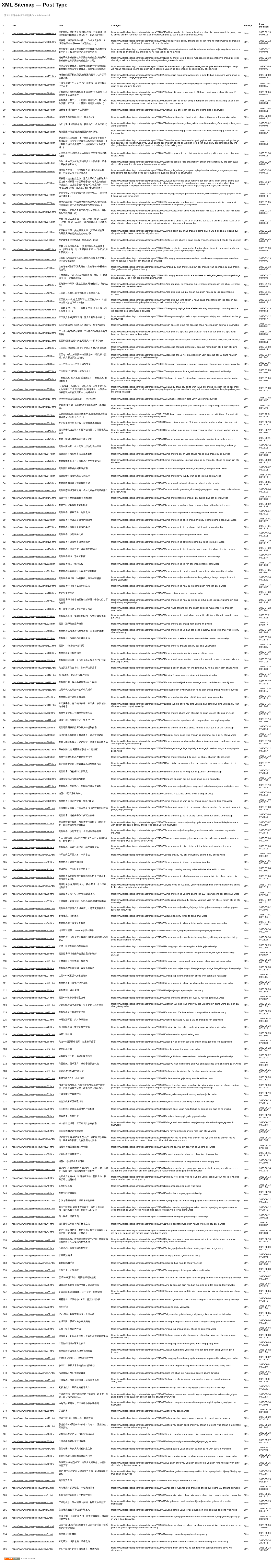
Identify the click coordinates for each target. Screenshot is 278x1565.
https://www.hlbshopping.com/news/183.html (33, 143)
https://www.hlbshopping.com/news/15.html (33, 1441)
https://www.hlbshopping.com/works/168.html (34, 285)
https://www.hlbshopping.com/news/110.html (33, 727)
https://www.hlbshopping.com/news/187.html (33, 110)
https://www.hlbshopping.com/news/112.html (33, 713)
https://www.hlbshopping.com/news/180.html (33, 171)
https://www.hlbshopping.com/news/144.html (33, 476)
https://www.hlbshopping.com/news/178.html (33, 195)
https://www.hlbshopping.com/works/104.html (34, 771)
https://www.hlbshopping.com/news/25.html (33, 1365)
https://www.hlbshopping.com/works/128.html (34, 593)
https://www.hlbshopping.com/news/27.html (33, 1351)
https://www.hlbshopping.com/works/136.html (34, 534)
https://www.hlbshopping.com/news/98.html (33, 815)
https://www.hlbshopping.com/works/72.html (33, 1012)
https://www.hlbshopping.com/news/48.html (33, 1193)
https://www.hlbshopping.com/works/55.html (33, 1139)
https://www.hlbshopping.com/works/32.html (33, 1314)
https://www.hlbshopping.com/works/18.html (33, 1418)
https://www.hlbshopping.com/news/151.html (33, 423)
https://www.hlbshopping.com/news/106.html (33, 757)
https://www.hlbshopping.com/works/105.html (34, 764)
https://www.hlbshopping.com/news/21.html (33, 1395)
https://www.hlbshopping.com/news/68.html (33, 1041)
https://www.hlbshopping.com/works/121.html (34, 645)
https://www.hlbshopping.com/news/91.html (33, 869)
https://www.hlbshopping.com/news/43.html (33, 1232)
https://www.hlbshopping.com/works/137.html (34, 527)
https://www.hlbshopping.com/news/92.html (33, 862)
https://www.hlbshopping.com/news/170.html (33, 268)
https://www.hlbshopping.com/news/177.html (33, 203)
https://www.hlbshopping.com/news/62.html (33, 1086)
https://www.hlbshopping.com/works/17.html (33, 1426)
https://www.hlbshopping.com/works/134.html (34, 549)
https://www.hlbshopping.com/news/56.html (33, 1131)
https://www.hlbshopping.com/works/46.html (33, 1208)
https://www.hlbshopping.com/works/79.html (33, 961)
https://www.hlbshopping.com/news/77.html (33, 975)
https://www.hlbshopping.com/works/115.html (34, 689)
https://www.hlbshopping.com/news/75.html (33, 990)
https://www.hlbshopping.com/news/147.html (33, 454)
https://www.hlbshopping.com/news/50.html (33, 1178)
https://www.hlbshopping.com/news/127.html (33, 601)
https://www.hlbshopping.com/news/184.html (33, 132)
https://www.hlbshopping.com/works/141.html (34, 498)
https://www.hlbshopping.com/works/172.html (34, 249)
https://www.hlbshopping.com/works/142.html (34, 490)
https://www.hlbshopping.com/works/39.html (33, 1263)
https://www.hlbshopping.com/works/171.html (34, 259)
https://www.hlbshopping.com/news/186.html (33, 117)
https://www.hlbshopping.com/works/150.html (34, 431)
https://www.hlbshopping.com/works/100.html (34, 801)
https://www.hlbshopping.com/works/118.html (34, 667)
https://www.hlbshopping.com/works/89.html (33, 886)
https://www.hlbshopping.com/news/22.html (33, 1387)
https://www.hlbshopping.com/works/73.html (33, 1005)
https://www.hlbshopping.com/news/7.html (32, 1502)
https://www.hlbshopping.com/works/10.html (33, 1480)
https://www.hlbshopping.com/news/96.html (33, 831)
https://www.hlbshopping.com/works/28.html (33, 1343)
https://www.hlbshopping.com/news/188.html (33, 102)
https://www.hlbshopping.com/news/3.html (32, 1534)
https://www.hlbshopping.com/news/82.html (33, 938)
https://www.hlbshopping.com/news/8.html (32, 1495)
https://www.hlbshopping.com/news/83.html (33, 930)
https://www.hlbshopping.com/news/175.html (33, 222)
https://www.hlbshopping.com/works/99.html (33, 808)
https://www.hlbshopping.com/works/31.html (33, 1321)
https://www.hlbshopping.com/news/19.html (33, 1411)
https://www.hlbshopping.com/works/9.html (33, 1488)
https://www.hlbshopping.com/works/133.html (34, 556)
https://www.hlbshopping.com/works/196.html (34, 33)
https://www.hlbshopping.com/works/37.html (33, 1277)
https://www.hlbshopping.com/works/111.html (34, 720)
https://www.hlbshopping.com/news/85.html (33, 916)
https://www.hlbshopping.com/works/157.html (34, 371)
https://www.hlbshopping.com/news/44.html (33, 1224)
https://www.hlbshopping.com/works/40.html (33, 1255)
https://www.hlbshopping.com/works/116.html (34, 682)
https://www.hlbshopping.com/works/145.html (34, 468)
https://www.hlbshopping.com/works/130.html (34, 578)
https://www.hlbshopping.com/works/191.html (34, 76)
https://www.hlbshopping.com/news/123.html (33, 631)
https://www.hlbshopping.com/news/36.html (33, 1285)
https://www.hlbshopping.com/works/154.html (34, 399)
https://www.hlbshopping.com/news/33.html (33, 1307)
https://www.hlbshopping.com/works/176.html (34, 212)
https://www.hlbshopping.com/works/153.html (34, 407)
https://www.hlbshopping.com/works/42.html (33, 1240)
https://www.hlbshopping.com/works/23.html (33, 1380)
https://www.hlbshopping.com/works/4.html (33, 1526)
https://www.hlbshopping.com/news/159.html (33, 356)
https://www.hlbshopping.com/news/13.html (33, 1456)
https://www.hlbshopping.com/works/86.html (33, 908)
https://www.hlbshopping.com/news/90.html (33, 877)
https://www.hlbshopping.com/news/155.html (33, 389)
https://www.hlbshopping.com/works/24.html (33, 1373)
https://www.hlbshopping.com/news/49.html (33, 1186)
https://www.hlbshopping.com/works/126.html (34, 609)
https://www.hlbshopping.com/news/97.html (33, 823)
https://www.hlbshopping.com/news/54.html (33, 1147)
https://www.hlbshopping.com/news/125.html (33, 616)
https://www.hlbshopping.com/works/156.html (34, 379)
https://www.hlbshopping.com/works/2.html (33, 1541)
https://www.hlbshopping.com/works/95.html (33, 839)
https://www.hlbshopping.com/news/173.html (33, 240)
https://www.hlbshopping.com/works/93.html (33, 854)
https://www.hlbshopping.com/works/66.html (33, 1056)
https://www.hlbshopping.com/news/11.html (33, 1472)
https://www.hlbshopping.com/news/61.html (33, 1094)
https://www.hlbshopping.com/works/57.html (33, 1123)
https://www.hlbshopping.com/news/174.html (33, 232)
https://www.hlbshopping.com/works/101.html (34, 793)
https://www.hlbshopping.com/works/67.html (33, 1049)
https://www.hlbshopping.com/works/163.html (34, 325)
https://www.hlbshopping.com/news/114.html (33, 697)
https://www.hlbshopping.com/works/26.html (33, 1358)
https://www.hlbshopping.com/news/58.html (33, 1116)
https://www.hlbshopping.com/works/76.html (33, 983)
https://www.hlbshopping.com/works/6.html (33, 1510)
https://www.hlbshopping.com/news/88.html (33, 894)
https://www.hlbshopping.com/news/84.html (33, 923)
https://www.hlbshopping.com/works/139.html (34, 512)
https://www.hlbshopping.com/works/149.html (34, 439)
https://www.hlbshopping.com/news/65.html (33, 1063)
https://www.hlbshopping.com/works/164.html (34, 317)
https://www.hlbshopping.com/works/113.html (34, 705)
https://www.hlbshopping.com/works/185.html (34, 124)
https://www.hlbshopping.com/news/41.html (33, 1248)
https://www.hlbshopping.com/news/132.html (33, 564)
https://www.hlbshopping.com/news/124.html (33, 623)
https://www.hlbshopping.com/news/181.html (33, 163)
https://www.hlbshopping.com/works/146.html (34, 461)
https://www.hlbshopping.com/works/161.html (34, 341)
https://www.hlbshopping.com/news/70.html (33, 1027)
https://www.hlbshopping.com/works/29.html (33, 1336)
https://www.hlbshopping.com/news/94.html (33, 847)
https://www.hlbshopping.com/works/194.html (34, 50)
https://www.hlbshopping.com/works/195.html (34, 42)
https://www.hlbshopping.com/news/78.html (33, 968)
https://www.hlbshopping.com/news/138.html (33, 520)
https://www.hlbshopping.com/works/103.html (34, 779)
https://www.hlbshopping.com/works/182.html (34, 154)
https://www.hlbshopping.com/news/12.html (33, 1464)
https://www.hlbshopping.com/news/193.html (33, 59)
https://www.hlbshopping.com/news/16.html (33, 1434)
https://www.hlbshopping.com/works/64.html (33, 1071)
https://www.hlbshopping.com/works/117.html (34, 675)
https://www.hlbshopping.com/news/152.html (33, 415)
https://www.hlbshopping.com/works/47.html (33, 1200)
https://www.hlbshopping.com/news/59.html (33, 1109)
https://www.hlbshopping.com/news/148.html (33, 446)
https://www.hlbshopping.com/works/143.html (34, 483)
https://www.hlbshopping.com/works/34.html (33, 1299)
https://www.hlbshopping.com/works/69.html (33, 1034)
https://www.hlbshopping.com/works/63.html (33, 1078)
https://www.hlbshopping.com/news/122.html (33, 638)
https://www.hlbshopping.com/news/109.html (33, 735)
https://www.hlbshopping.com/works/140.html (34, 505)
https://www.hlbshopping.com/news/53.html (33, 1154)
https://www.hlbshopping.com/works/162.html (34, 333)
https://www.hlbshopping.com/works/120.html (34, 653)
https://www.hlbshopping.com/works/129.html (34, 586)
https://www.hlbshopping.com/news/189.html (33, 93)
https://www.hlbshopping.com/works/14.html (33, 1448)
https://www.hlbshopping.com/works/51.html (33, 1169)
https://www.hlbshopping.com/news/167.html (33, 293)
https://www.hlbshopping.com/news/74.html (33, 997)
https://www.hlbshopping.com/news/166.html (33, 301)
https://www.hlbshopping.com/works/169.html (34, 276)
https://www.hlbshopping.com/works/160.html (34, 348)
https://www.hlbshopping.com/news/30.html (33, 1329)
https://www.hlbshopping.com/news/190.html (33, 85)
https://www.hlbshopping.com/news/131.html (33, 571)
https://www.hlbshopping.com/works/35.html (33, 1292)
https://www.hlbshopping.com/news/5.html (32, 1518)
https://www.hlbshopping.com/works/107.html (34, 749)
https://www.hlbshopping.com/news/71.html (33, 1019)
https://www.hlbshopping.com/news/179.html (33, 183)
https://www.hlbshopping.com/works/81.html (33, 946)
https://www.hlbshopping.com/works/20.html (33, 1403)
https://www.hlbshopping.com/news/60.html (33, 1101)
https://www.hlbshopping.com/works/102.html (34, 786)
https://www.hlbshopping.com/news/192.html (33, 67)
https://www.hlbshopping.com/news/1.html (32, 1549)
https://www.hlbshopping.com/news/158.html (33, 364)
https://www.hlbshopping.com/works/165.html (34, 309)
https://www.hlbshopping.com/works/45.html (33, 1216)
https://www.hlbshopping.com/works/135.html (34, 542)
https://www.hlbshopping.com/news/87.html (33, 901)
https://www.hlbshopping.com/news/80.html (33, 953)
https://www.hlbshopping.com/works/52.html (33, 1161)
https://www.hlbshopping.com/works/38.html (33, 1270)
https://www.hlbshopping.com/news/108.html (33, 742)
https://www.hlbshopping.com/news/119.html (33, 660)
